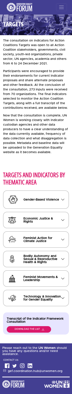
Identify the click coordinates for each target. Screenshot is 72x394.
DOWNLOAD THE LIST (27, 329)
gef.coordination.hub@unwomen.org (35, 371)
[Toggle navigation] (61, 7)
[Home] (18, 7)
